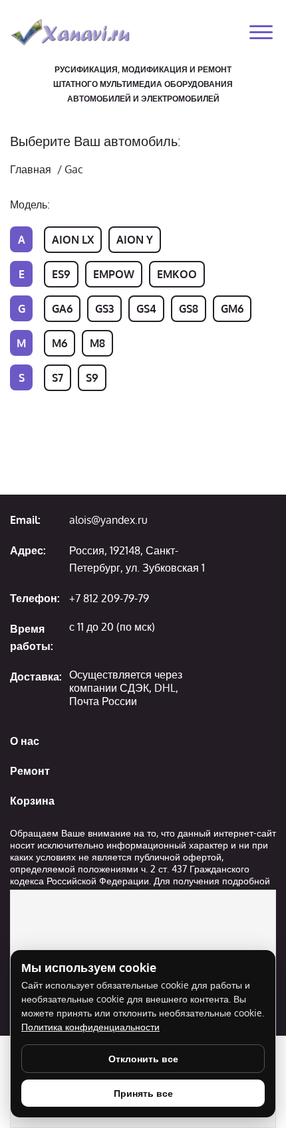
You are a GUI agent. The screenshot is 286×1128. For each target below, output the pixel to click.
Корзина (32, 800)
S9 (92, 377)
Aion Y (134, 239)
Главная (30, 169)
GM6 (232, 308)
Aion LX (73, 239)
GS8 (188, 308)
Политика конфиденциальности (90, 1026)
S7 (57, 377)
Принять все (143, 1093)
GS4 (146, 308)
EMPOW (113, 274)
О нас (24, 741)
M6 (59, 343)
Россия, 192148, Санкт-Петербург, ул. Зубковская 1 (137, 559)
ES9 (61, 274)
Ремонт (30, 770)
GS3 (104, 308)
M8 (97, 343)
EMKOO (177, 274)
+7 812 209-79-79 (109, 598)
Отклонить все (143, 1058)
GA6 (62, 308)
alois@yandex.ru (108, 519)
